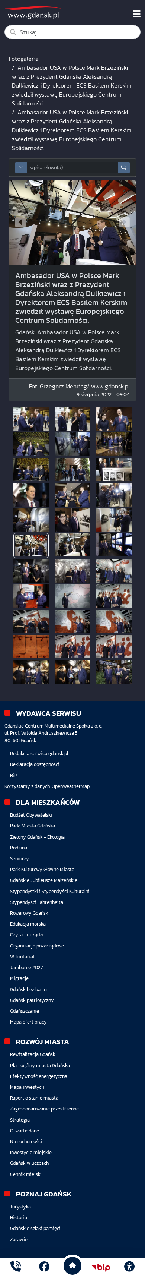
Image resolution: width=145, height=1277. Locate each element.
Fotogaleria (24, 58)
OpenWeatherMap (71, 786)
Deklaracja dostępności (34, 764)
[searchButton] (124, 167)
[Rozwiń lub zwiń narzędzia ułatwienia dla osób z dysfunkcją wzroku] (129, 1267)
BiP (13, 775)
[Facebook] (44, 1267)
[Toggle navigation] (137, 14)
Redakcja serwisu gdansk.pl (39, 753)
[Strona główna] (15, 1267)
